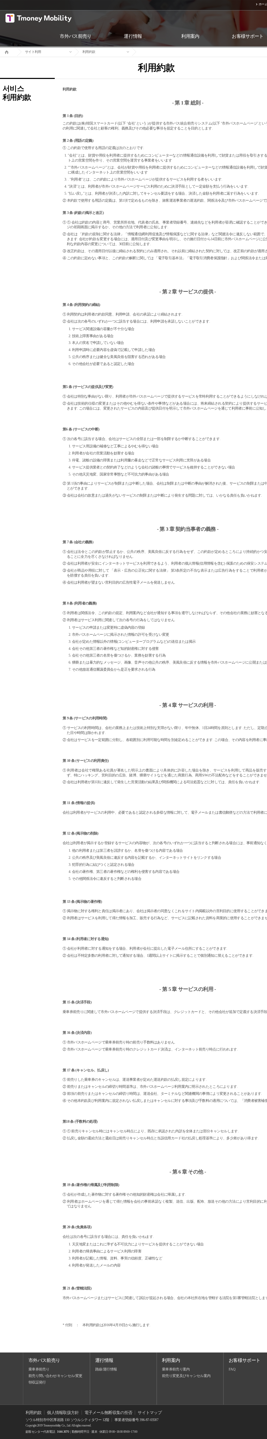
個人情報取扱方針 (63, 1412)
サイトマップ (150, 1412)
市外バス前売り (44, 1360)
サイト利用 (33, 52)
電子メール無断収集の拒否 (108, 1412)
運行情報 (104, 1360)
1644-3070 (63, 1432)
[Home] (8, 51)
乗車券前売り (38, 1369)
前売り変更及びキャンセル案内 (186, 1376)
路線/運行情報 (106, 1369)
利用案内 (171, 1360)
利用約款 (88, 52)
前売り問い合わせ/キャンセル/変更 (55, 1376)
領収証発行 (37, 1382)
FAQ (232, 1369)
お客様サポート (244, 1360)
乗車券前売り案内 (176, 1369)
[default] (160, 52)
